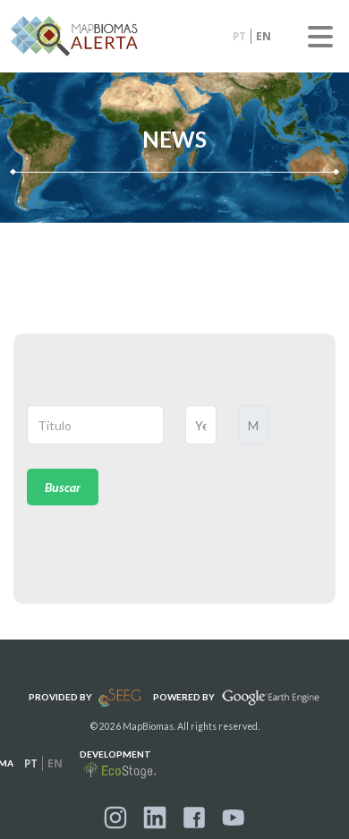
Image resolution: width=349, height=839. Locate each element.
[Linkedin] (154, 817)
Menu (320, 37)
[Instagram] (115, 817)
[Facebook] (194, 817)
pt (239, 36)
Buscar (63, 487)
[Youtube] (233, 817)
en (263, 36)
